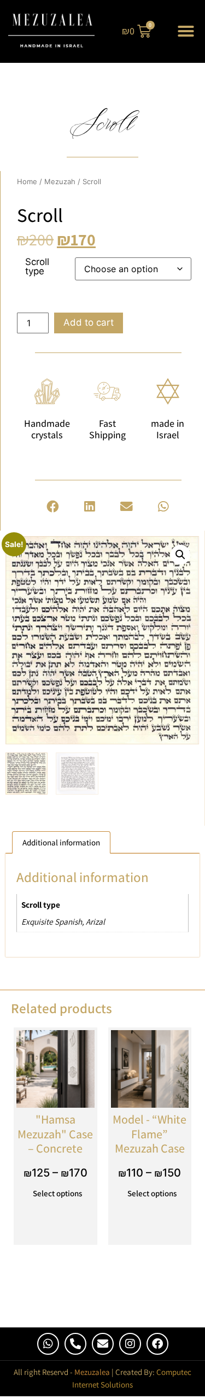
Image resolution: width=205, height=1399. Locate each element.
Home (27, 181)
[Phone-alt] (75, 1344)
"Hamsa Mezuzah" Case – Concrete (55, 1134)
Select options (57, 1193)
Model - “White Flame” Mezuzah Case (149, 1134)
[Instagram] (130, 1344)
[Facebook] (157, 1344)
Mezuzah (59, 181)
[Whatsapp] (48, 1344)
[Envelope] (103, 1344)
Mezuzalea (92, 1372)
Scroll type (37, 266)
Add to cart (88, 322)
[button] (186, 31)
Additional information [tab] (61, 842)
